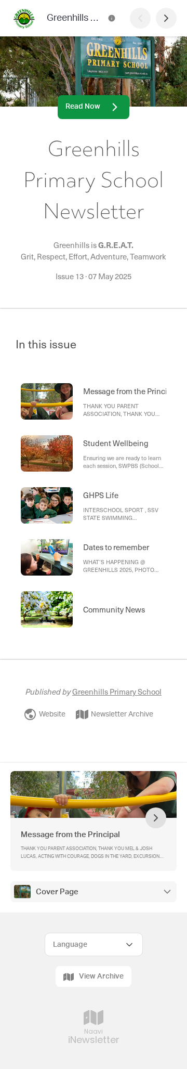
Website (52, 714)
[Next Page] (166, 18)
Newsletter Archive (122, 714)
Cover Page (57, 892)
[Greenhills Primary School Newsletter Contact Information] (111, 18)
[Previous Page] (140, 18)
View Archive (101, 976)
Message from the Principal (70, 835)
